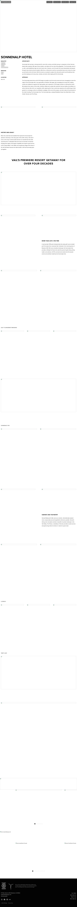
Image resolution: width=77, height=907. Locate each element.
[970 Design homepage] (6, 2)
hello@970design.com (6, 894)
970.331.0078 (4, 896)
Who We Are (57, 2)
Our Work (49, 2)
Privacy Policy (10, 903)
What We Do (65, 2)
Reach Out (72, 2)
